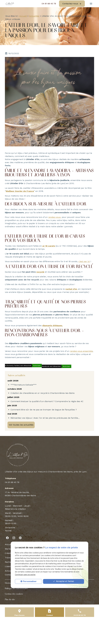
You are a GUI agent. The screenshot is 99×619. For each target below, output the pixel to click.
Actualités (34, 16)
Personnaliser (30, 581)
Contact (9, 574)
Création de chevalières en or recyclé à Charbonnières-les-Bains (43, 393)
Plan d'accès (19, 615)
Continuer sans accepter (25, 575)
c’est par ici (84, 261)
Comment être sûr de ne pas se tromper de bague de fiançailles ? (44, 409)
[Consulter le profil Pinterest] (20, 537)
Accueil (23, 16)
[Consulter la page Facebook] (7, 537)
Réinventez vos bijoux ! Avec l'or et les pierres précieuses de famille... (45, 418)
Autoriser (36, 365)
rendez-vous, (54, 217)
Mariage (9, 549)
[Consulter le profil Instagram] (13, 537)
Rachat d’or (10, 562)
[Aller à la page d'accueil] (10, 3)
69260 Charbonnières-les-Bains (20, 494)
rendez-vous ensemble (81, 351)
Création (9, 553)
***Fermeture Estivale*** (23, 385)
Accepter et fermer (65, 581)
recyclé (40, 272)
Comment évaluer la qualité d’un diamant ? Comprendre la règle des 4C (47, 401)
